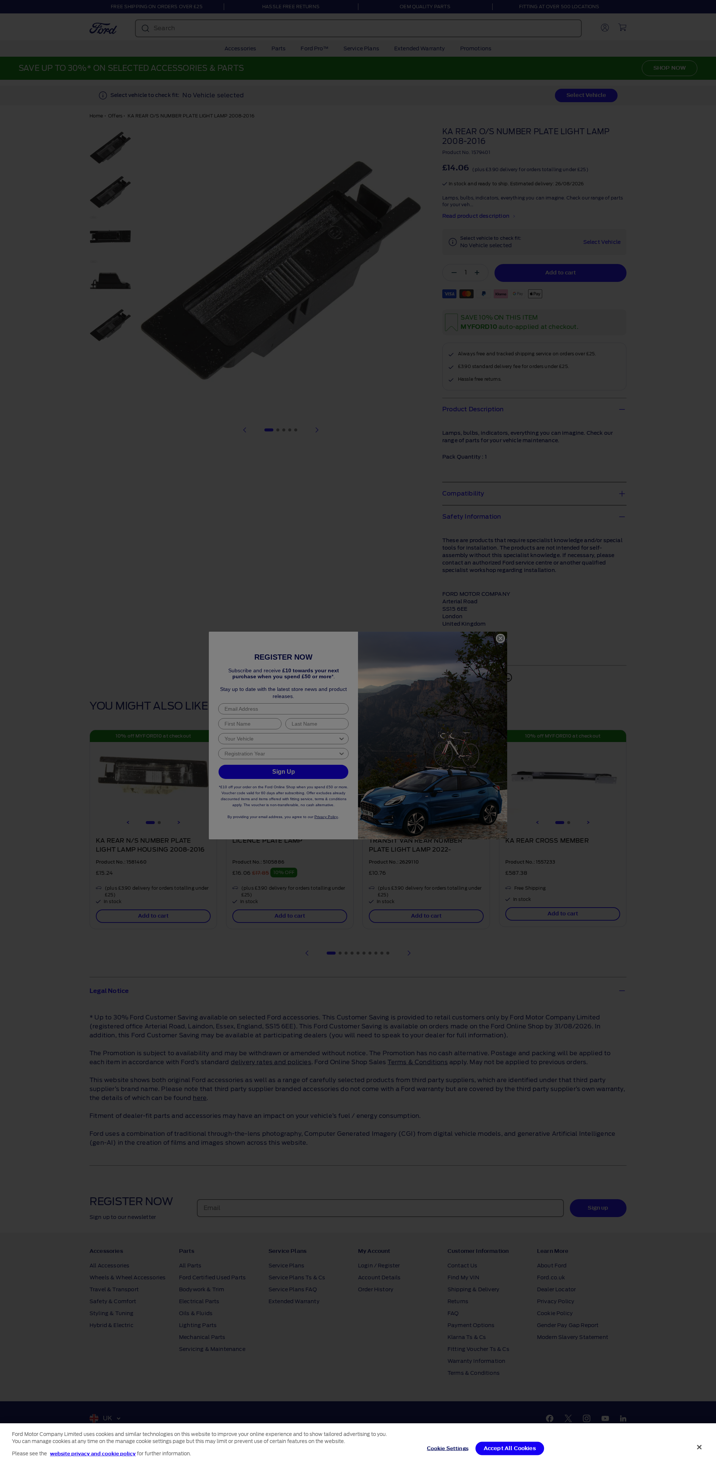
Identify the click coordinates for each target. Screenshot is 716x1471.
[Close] (699, 1447)
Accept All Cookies (510, 1448)
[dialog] (358, 1447)
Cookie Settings (447, 1448)
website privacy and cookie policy (93, 1453)
